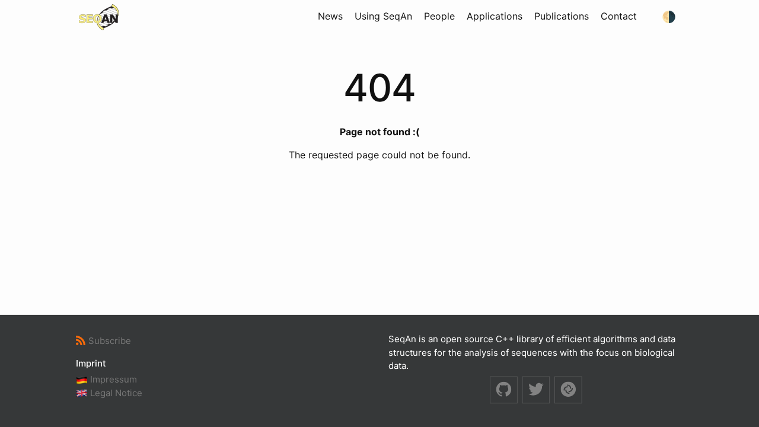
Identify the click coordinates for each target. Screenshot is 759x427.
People (439, 16)
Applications (494, 16)
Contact (619, 16)
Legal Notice (115, 393)
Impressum (112, 379)
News (330, 16)
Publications (561, 16)
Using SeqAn (383, 16)
